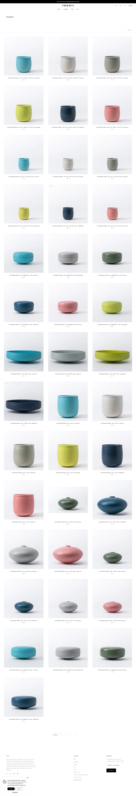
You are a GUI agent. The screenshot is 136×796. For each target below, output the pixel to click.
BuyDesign (76, 762)
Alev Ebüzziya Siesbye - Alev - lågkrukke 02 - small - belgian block (68, 275)
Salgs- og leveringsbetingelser (81, 774)
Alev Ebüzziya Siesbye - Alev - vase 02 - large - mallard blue (112, 522)
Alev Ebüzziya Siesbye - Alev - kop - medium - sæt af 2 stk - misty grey (68, 78)
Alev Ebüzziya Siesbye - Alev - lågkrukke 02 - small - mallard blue (23, 324)
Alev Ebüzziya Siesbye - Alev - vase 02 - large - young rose (68, 571)
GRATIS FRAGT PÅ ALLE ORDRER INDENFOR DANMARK (68, 1)
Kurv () (130, 5)
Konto (121, 5)
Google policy (22, 785)
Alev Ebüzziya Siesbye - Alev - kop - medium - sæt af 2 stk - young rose (112, 127)
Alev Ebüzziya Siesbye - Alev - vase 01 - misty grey (112, 423)
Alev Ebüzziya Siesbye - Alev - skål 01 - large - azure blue (24, 374)
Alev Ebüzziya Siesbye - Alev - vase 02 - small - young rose (112, 620)
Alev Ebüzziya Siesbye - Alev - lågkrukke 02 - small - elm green (112, 275)
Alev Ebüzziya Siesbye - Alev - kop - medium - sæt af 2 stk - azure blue (24, 78)
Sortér (129, 30)
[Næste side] (80, 733)
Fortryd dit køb (77, 780)
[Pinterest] (14, 773)
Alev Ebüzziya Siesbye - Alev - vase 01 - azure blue (68, 423)
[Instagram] (10, 773)
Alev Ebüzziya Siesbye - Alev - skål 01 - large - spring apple (112, 374)
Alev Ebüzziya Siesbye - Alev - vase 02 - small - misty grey (68, 620)
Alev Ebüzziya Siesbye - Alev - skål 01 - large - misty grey (68, 374)
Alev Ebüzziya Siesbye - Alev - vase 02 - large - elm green (68, 522)
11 (75, 733)
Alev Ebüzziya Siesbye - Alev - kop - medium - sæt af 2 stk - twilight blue (68, 127)
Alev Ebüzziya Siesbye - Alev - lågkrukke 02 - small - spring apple (112, 324)
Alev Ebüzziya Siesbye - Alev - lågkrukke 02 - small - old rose (68, 324)
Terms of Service (78, 777)
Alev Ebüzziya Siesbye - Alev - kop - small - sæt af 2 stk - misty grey (68, 176)
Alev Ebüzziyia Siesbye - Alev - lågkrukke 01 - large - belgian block (68, 670)
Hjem (59, 9)
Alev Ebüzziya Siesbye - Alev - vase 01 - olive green (23, 472)
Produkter (66, 9)
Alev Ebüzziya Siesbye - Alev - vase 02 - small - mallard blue (23, 620)
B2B (75, 759)
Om (77, 9)
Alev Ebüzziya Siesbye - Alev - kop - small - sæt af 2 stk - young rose (112, 226)
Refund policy (77, 772)
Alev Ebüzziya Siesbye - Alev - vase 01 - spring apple (68, 472)
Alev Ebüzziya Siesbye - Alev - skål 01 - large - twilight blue (23, 423)
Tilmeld (111, 770)
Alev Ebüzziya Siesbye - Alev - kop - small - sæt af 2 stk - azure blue (23, 176)
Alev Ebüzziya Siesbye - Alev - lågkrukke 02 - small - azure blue (23, 275)
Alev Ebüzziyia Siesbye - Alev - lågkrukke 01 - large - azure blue (23, 670)
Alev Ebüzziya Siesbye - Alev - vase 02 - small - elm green (112, 571)
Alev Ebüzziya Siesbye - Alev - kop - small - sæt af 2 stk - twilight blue (68, 226)
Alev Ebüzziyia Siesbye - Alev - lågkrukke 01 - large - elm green (112, 670)
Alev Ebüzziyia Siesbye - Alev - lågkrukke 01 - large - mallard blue (23, 719)
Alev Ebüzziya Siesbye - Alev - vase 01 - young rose (23, 522)
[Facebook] (6, 773)
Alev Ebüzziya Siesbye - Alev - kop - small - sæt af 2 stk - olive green (112, 176)
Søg (125, 5)
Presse (75, 769)
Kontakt (75, 764)
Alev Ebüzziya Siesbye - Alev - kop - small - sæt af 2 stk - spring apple (23, 226)
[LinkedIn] (17, 773)
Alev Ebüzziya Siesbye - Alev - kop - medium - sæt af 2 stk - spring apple (23, 127)
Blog (72, 9)
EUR (116, 5)
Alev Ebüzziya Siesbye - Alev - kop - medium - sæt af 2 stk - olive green (112, 78)
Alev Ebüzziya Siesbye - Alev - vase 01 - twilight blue (112, 472)
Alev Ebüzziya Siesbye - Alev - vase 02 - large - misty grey (24, 571)
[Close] (27, 778)
